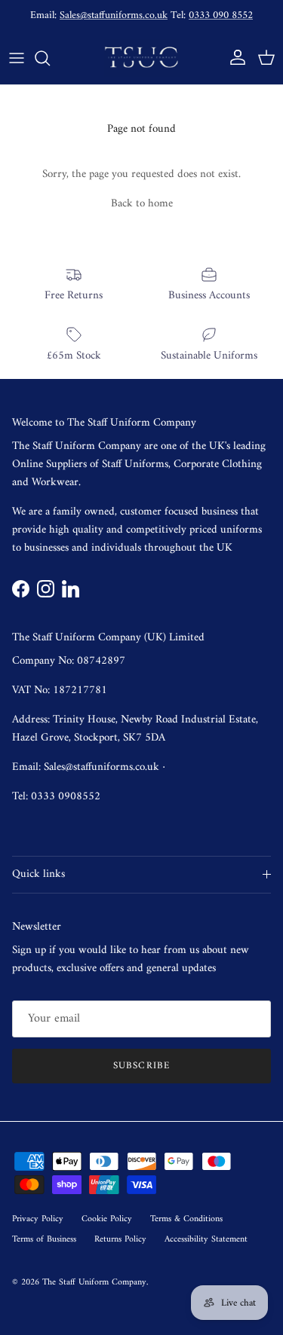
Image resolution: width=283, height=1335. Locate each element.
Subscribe (141, 1065)
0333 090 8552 (221, 15)
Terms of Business (44, 1240)
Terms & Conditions (186, 1219)
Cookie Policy (107, 1219)
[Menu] (16, 58)
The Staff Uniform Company (94, 1283)
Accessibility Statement (206, 1240)
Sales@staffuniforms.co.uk (114, 15)
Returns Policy (120, 1240)
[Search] (49, 58)
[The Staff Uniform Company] (142, 58)
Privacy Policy (37, 1219)
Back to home (142, 204)
